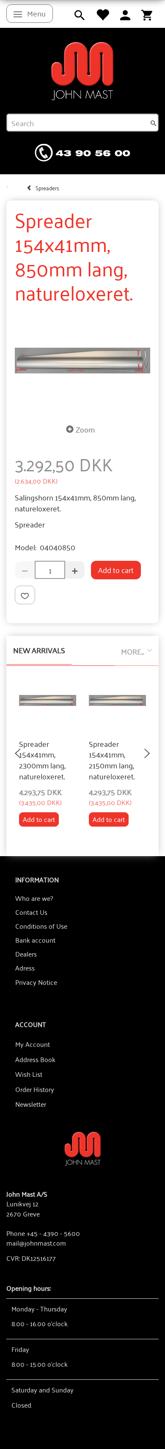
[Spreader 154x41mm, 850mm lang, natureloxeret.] (82, 360)
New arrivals (39, 650)
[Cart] (147, 14)
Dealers (26, 954)
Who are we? (34, 898)
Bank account (35, 940)
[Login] (125, 14)
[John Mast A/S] (83, 1148)
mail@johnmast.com (36, 1243)
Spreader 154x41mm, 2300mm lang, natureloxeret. (42, 760)
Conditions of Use (41, 926)
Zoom (85, 429)
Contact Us (31, 912)
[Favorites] (102, 14)
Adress (25, 967)
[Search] (154, 122)
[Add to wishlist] (25, 595)
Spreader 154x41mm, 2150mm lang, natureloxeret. (112, 760)
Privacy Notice (36, 982)
